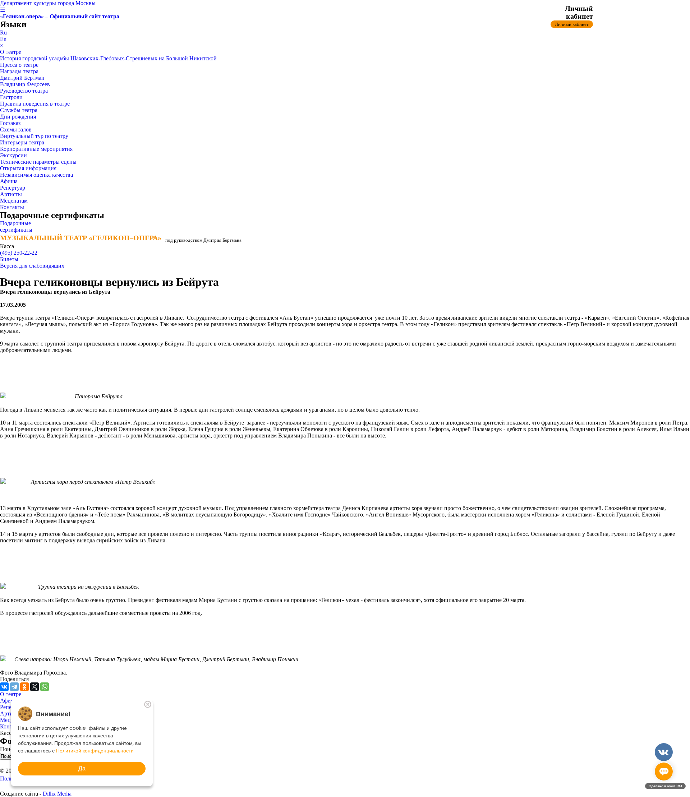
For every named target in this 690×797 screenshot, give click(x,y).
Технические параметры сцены (38, 162)
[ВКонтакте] (4, 686)
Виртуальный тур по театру (34, 136)
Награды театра (19, 71)
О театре (10, 52)
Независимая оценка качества (36, 175)
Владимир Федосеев (25, 84)
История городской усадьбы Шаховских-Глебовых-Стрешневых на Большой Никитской (108, 58)
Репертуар (12, 188)
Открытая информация (28, 168)
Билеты (9, 259)
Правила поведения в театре (35, 104)
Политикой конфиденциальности (95, 750)
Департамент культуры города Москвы (48, 3)
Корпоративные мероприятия (36, 149)
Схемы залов (16, 129)
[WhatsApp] (44, 686)
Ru (3, 32)
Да (82, 768)
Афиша (9, 181)
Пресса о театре (19, 65)
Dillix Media (57, 794)
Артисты (11, 194)
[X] (34, 686)
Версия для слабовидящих (32, 266)
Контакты (12, 207)
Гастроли (11, 97)
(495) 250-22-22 (18, 253)
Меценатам (14, 201)
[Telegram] (14, 686)
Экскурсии (13, 155)
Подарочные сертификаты (16, 226)
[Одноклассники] (24, 686)
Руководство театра (24, 91)
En (3, 39)
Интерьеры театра (22, 142)
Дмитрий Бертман (22, 78)
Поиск (8, 749)
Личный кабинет (572, 24)
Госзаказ (10, 123)
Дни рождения (18, 116)
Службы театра (18, 110)
